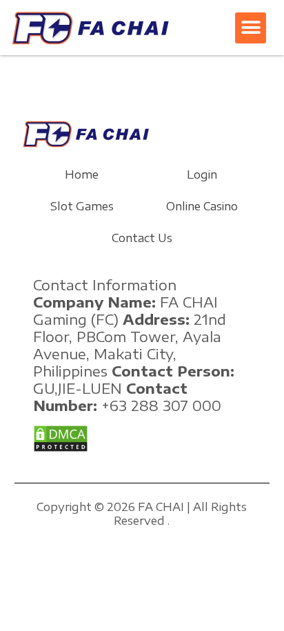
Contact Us (142, 238)
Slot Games (82, 206)
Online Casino (202, 206)
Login (202, 174)
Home (82, 174)
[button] (250, 27)
